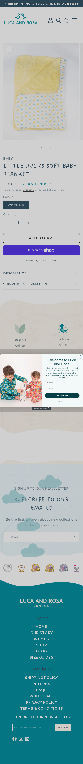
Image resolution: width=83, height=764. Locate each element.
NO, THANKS (62, 401)
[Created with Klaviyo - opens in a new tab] (41, 408)
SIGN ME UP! (62, 395)
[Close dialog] (80, 356)
